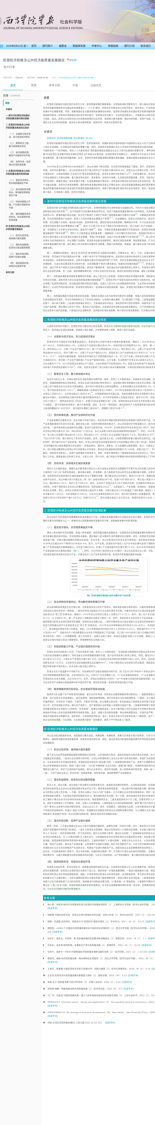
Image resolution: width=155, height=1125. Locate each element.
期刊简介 (48, 46)
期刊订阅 (129, 46)
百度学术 (52, 908)
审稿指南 (113, 46)
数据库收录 (79, 46)
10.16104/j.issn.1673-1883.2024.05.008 (75, 78)
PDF (73, 60)
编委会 (63, 46)
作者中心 (97, 46)
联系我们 (146, 46)
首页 (33, 46)
